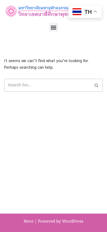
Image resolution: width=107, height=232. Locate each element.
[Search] (97, 85)
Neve (28, 221)
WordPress (72, 221)
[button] (53, 27)
